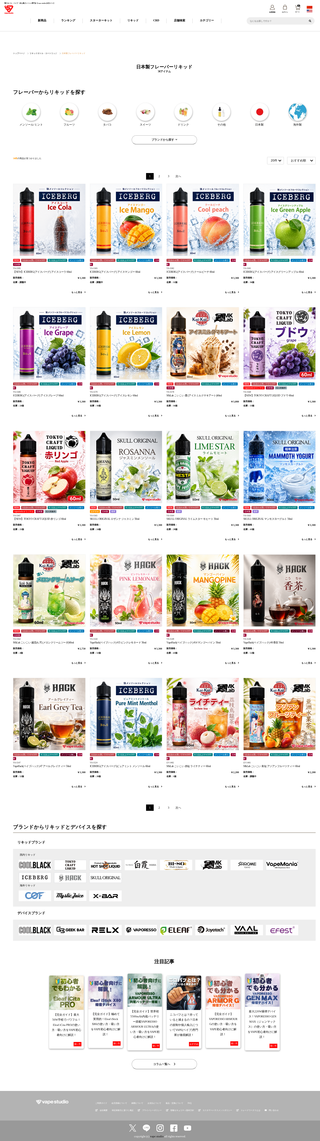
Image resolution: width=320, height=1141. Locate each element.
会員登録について (119, 1103)
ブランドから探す (163, 139)
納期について (137, 1103)
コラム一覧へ (162, 1064)
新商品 (42, 20)
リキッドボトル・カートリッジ (43, 53)
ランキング (68, 20)
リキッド (133, 20)
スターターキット (101, 20)
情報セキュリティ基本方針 (182, 1110)
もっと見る (77, 292)
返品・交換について (174, 1103)
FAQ (190, 1103)
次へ (178, 176)
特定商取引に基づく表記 (122, 1110)
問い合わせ (274, 1110)
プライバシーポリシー (152, 1110)
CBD (156, 20)
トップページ (19, 53)
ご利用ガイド (101, 1103)
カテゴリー (207, 20)
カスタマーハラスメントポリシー (217, 1110)
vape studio (156, 1136)
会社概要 (104, 1110)
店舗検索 (179, 20)
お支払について (154, 1103)
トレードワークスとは (250, 1110)
